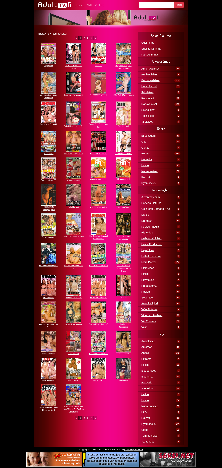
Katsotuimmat (149, 54)
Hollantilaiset (149, 86)
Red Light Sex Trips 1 (98, 153)
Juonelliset (147, 388)
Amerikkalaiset (150, 68)
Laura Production (151, 244)
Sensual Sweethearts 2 (98, 324)
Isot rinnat (147, 376)
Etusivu (79, 5)
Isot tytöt (146, 382)
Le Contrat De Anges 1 (48, 266)
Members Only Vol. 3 (98, 95)
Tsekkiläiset (148, 115)
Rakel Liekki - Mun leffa (73, 126)
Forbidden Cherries (74, 298)
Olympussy (48, 66)
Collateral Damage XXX (155, 208)
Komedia (146, 159)
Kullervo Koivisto (151, 238)
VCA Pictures (149, 309)
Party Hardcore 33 (48, 180)
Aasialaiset (147, 341)
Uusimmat (147, 42)
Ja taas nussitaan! (73, 180)
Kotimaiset (147, 98)
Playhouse (147, 279)
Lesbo (145, 165)
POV (144, 412)
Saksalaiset (148, 109)
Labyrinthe (123, 380)
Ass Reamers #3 (48, 380)
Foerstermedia (150, 226)
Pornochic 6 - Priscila (123, 154)
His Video (147, 232)
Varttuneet (147, 441)
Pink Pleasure (123, 354)
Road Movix (48, 154)
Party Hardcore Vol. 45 (98, 266)
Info (101, 5)
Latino (145, 394)
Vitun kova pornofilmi (98, 207)
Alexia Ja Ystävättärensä (73, 236)
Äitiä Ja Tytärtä (73, 380)
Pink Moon (147, 268)
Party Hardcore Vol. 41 (98, 354)
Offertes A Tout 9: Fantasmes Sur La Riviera (123, 268)
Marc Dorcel (148, 262)
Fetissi (145, 364)
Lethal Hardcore (151, 256)
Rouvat (145, 177)
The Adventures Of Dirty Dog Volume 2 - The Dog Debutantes (73, 409)
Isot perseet (148, 370)
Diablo (145, 214)
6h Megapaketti (123, 179)
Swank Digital (149, 303)
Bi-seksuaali (148, 135)
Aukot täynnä (73, 207)
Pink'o (145, 273)
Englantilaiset (149, 74)
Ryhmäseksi (148, 183)
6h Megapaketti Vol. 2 (98, 179)
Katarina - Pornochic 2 (73, 95)
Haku (179, 5)
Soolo (144, 429)
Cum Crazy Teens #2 (48, 124)
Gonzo (145, 147)
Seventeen (147, 297)
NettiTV (92, 5)
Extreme (146, 358)
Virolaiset (147, 121)
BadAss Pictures (151, 203)
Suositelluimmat (151, 48)
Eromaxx (146, 220)
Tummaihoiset (149, 435)
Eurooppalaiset (150, 80)
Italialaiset (147, 92)
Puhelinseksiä (123, 126)
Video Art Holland (151, 315)
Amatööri (146, 347)
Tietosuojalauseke (134, 449)
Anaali (145, 352)
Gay (143, 141)
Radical (145, 291)
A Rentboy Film (150, 197)
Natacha (123, 297)
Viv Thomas (148, 321)
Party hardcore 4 (48, 237)
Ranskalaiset (149, 104)
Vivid (144, 327)
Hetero (145, 153)
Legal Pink (147, 250)
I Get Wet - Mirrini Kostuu (123, 95)
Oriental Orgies (48, 353)
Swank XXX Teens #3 (98, 298)
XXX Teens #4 (48, 298)
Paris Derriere (73, 354)
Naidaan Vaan (123, 207)
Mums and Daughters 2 (73, 153)
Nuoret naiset (149, 171)
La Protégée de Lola (73, 324)
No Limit (98, 66)
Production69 (149, 285)
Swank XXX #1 (98, 380)
